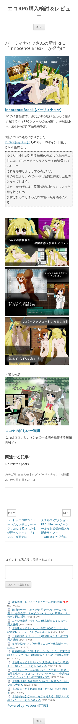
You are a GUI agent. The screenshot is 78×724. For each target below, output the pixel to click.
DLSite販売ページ (17, 142)
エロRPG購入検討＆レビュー (39, 12)
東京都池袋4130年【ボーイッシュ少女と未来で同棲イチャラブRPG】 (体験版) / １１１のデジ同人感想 (38, 653)
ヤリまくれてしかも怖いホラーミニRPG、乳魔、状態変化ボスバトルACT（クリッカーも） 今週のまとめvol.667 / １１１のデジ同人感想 (38, 673)
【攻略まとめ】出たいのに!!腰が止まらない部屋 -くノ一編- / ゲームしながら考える (38, 664)
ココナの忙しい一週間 (22, 430)
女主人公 (23, 474)
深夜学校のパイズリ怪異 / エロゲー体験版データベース (38, 645)
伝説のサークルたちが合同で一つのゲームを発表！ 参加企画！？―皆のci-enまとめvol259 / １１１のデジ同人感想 (38, 613)
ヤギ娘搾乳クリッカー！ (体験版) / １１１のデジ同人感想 (37, 638)
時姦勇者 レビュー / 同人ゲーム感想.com (37, 602)
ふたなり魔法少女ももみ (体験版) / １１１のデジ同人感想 (37, 622)
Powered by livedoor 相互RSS (28, 705)
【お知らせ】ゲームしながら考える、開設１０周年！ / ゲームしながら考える (38, 698)
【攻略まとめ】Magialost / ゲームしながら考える (37, 690)
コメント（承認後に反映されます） (29, 559)
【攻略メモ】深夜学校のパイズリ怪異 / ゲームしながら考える (38, 683)
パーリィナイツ (48, 474)
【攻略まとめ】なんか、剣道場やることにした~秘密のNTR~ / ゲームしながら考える (37, 630)
